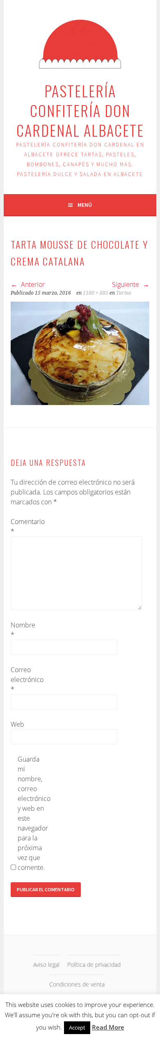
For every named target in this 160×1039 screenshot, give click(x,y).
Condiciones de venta (77, 984)
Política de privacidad (94, 964)
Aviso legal (46, 964)
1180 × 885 (95, 293)
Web (17, 724)
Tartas (123, 293)
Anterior (32, 284)
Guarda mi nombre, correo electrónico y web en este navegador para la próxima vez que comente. (31, 813)
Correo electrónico (24, 679)
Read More (108, 1027)
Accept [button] (77, 1027)
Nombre (23, 629)
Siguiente (126, 284)
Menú (85, 204)
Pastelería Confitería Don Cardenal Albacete (80, 110)
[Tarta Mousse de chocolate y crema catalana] (80, 402)
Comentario (24, 526)
